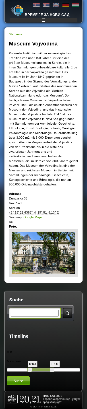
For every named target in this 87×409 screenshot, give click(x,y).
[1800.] (29, 370)
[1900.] (52, 370)
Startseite (15, 34)
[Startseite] (17, 10)
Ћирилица (36, 5)
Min (9, 352)
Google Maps (32, 217)
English (56, 5)
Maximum (14, 361)
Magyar (75, 5)
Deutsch (65, 5)
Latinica (46, 5)
